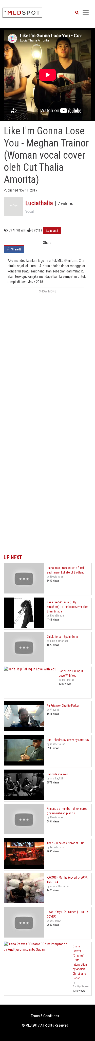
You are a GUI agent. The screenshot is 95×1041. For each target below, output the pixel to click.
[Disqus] (47, 358)
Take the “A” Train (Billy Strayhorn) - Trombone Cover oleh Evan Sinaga (67, 607)
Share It (15, 249)
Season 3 (52, 230)
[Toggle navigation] (85, 12)
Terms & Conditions (45, 1016)
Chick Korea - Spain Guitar (63, 637)
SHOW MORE (47, 291)
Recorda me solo (57, 774)
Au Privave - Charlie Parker (63, 705)
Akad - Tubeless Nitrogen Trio (65, 843)
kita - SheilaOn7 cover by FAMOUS (68, 740)
